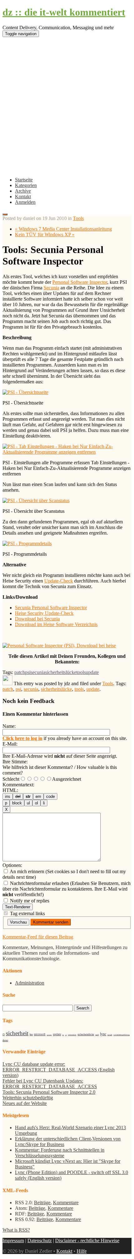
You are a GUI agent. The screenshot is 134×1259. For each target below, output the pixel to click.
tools (81, 672)
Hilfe (82, 1251)
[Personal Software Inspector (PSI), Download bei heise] (59, 645)
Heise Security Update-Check (44, 613)
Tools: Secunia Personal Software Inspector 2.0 (48, 1092)
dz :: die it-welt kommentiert (63, 12)
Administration (29, 982)
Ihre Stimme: (15, 761)
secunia (38, 672)
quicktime (49, 1035)
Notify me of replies (29, 900)
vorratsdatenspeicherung (121, 1035)
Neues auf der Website (24, 1103)
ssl (66, 1035)
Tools (78, 218)
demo (5, 1040)
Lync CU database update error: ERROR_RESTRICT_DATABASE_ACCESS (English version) (58, 1069)
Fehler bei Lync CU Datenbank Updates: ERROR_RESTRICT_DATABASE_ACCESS (49, 1083)
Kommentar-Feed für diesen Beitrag (37, 936)
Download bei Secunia (37, 618)
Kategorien (26, 185)
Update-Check (58, 580)
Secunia (51, 287)
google (110, 1035)
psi (28, 672)
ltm (31, 1034)
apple (97, 1035)
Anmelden (25, 202)
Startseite (24, 179)
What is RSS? (16, 1230)
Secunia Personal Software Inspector (51, 607)
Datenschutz (39, 1240)
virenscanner (72, 1035)
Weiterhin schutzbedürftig (27, 1097)
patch (19, 672)
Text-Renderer (17, 907)
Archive (23, 191)
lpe (63, 1035)
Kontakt (23, 196)
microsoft (39, 1034)
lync (103, 1034)
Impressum (13, 1240)
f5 (3, 1034)
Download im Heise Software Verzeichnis (56, 624)
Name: (9, 726)
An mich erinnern (26, 871)
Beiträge (42, 1202)
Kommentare (66, 1202)
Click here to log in (22, 738)
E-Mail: (9, 744)
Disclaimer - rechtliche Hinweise (87, 1240)
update (92, 672)
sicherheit (17, 1033)
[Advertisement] (67, 109)
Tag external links (27, 913)
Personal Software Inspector (79, 282)
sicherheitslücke (60, 672)
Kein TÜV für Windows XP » (44, 234)
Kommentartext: (18, 784)
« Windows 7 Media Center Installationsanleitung (63, 229)
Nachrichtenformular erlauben (39, 883)
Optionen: (12, 865)
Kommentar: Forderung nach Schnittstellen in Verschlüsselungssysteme (59, 1152)
